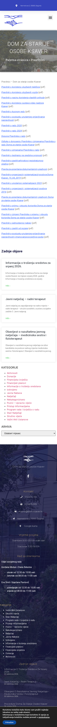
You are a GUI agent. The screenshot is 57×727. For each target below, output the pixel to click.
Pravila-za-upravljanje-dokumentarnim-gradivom (24, 169)
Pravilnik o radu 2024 (11, 131)
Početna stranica (17, 60)
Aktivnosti (12, 373)
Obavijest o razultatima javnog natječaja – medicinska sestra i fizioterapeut (26, 335)
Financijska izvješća (17, 379)
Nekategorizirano (16, 399)
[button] (50, 17)
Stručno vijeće (14, 416)
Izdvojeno (12, 389)
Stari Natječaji (14, 412)
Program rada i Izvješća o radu (23, 409)
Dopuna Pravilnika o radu (13, 136)
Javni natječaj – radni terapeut (26, 299)
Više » (8, 286)
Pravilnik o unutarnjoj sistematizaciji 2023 (21, 183)
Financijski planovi (16, 383)
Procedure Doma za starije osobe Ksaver (25, 704)
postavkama (44, 717)
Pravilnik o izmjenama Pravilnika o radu (20, 150)
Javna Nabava (14, 393)
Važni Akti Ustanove (17, 419)
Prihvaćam (9, 722)
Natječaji (11, 396)
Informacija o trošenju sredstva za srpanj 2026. (25, 670)
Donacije (11, 376)
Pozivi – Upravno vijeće (19, 403)
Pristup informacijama (18, 406)
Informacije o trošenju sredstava (24, 386)
